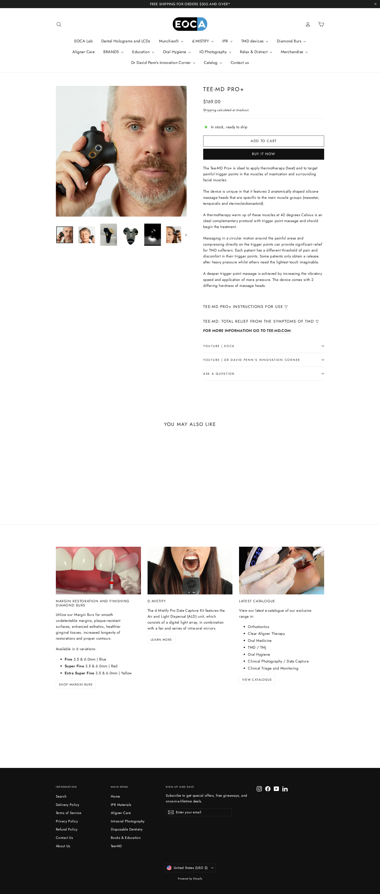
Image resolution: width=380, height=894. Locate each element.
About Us (63, 846)
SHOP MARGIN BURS (76, 684)
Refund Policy (67, 829)
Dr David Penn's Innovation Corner (161, 62)
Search (61, 796)
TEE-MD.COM (279, 330)
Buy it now (263, 153)
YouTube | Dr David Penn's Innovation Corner (251, 360)
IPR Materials (121, 804)
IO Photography (213, 52)
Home (115, 796)
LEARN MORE (161, 639)
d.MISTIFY (201, 41)
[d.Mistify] (190, 570)
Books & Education (126, 837)
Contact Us (64, 837)
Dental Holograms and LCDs (125, 41)
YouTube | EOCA (219, 346)
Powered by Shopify (190, 879)
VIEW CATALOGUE (257, 679)
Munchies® (169, 41)
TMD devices (253, 41)
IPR (225, 41)
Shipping (209, 110)
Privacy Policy (67, 821)
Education (141, 52)
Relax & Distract (254, 52)
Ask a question (219, 373)
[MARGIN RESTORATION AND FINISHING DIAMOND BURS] (98, 570)
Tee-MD (116, 846)
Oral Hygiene (175, 52)
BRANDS (111, 52)
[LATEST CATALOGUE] (281, 570)
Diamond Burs (290, 41)
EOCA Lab (83, 41)
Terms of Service (68, 812)
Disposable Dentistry (127, 829)
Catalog (211, 62)
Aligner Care (83, 52)
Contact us (240, 62)
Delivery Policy (67, 804)
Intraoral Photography (128, 821)
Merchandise (292, 52)
